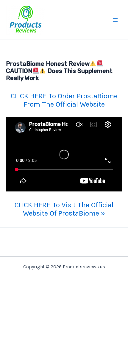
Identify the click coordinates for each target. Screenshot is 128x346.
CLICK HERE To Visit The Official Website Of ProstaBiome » (64, 209)
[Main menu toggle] (115, 20)
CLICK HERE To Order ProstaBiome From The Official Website (64, 100)
